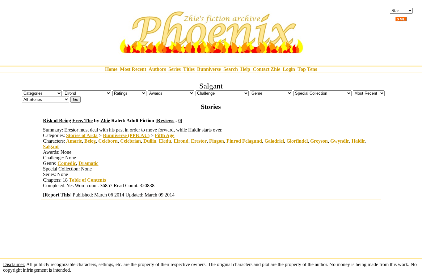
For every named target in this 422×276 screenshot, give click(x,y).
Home (111, 69)
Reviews (165, 120)
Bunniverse (209, 69)
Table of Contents (87, 180)
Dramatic (88, 163)
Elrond (181, 141)
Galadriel (274, 141)
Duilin (149, 141)
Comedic (66, 163)
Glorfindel (297, 141)
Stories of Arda (82, 135)
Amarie (74, 141)
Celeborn (108, 141)
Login (289, 69)
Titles (189, 69)
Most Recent (133, 69)
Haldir (358, 141)
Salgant (51, 146)
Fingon (216, 141)
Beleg (90, 141)
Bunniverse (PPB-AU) (126, 135)
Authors (157, 69)
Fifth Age (164, 135)
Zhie (105, 120)
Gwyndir (339, 141)
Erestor (199, 141)
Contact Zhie (266, 69)
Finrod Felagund (244, 141)
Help (245, 69)
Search (230, 69)
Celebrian (130, 141)
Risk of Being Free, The (68, 120)
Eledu (165, 141)
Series (174, 69)
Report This (57, 194)
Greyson (319, 141)
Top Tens (307, 69)
